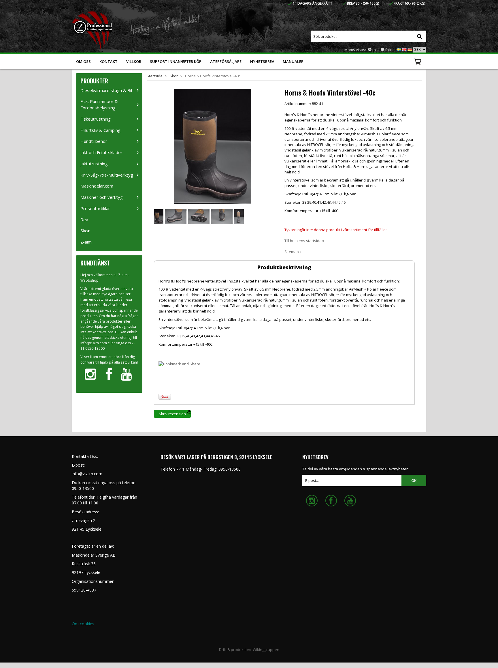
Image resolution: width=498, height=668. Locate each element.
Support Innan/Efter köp (175, 61)
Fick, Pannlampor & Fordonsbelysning (99, 104)
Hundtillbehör (93, 141)
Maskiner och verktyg (101, 197)
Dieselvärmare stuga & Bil (106, 90)
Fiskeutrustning (95, 119)
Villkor (133, 61)
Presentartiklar (95, 208)
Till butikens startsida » (304, 240)
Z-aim (86, 242)
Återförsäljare (226, 61)
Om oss (83, 61)
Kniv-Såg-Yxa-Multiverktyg (106, 175)
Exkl (388, 49)
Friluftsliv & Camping (100, 130)
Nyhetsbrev (262, 61)
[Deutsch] (410, 49)
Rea (84, 219)
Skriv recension (172, 413)
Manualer (293, 61)
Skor (85, 230)
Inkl (376, 49)
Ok (413, 480)
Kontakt (108, 61)
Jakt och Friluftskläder (101, 152)
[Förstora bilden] (212, 146)
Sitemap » (292, 251)
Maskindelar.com (96, 186)
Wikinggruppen (266, 649)
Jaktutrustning (94, 163)
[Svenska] (399, 49)
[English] (404, 49)
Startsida (155, 75)
